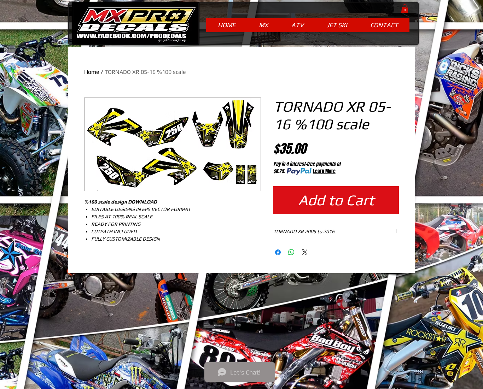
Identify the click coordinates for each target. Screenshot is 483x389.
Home (91, 72)
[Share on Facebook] (278, 252)
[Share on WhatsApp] (291, 252)
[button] (404, 8)
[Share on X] (305, 252)
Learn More (324, 171)
